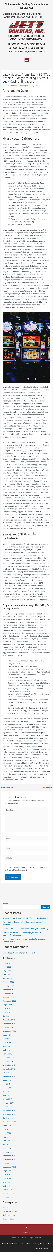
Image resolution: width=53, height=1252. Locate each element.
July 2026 (6, 963)
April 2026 (7, 975)
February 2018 (8, 1058)
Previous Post (7, 787)
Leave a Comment (10, 86)
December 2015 (9, 1156)
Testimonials (39, 1248)
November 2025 (9, 993)
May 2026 (7, 971)
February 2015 (8, 1193)
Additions (27, 1244)
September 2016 (9, 1122)
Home (4, 1244)
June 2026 (7, 967)
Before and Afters (45, 1244)
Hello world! (30, 953)
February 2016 (8, 1148)
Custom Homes (12, 1244)
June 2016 (7, 1133)
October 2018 (8, 1027)
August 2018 (7, 1035)
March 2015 (7, 1190)
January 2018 (8, 1061)
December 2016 (9, 1110)
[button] (27, 60)
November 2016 (9, 1114)
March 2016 (7, 1144)
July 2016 (6, 1129)
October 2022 (8, 1016)
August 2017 (7, 1080)
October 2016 (8, 1118)
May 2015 (6, 1182)
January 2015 (8, 1197)
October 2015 (8, 1163)
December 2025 (9, 990)
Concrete (20, 1244)
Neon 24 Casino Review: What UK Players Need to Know (25, 918)
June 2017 (7, 1088)
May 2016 (6, 1137)
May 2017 (6, 1091)
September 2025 (9, 1001)
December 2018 (9, 1020)
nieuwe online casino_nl (12, 1211)
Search (5, 903)
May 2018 (6, 1046)
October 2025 (8, 997)
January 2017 (8, 1107)
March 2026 (7, 978)
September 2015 (9, 1167)
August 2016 (8, 1125)
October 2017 (8, 1073)
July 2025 (6, 1009)
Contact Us (47, 1248)
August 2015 (7, 1171)
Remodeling (35, 1244)
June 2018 (7, 1042)
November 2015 (9, 1159)
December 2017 (9, 1065)
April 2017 (6, 1095)
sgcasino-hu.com (29, 746)
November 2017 (9, 1069)
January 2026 (8, 986)
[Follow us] (26, 1227)
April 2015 (6, 1186)
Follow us (26, 1232)
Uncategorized (24, 86)
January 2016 (8, 1152)
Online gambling (9, 1215)
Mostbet (6, 1208)
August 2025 (8, 1005)
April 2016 (6, 1141)
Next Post (47, 787)
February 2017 (8, 1103)
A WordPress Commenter (13, 953)
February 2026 (8, 982)
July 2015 (6, 1175)
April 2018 (6, 1050)
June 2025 (7, 1012)
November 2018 (9, 1024)
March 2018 (7, 1054)
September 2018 (9, 1031)
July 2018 (6, 1039)
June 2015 (7, 1178)
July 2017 (6, 1084)
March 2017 (7, 1099)
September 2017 (9, 1076)
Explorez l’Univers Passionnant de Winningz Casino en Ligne (26, 929)
